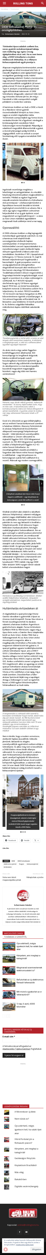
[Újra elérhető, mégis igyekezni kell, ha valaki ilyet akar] (9, 946)
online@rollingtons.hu (28, 1225)
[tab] (22, 182)
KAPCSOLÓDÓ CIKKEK (13, 933)
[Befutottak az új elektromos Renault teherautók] (9, 982)
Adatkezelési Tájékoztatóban (16, 1049)
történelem (8, 867)
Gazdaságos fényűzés (25, 1158)
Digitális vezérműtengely (26, 1186)
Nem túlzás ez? (22, 1118)
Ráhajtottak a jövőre (35, 877)
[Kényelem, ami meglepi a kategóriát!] (9, 958)
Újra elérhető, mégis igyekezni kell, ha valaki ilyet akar (30, 946)
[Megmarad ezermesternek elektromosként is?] (9, 970)
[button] (23, 161)
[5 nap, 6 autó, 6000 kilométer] (9, 1006)
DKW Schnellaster (24, 861)
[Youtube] (26, 1232)
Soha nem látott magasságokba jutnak (12, 878)
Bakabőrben (21, 1179)
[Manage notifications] (6, 1249)
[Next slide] (41, 162)
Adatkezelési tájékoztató (25, 1245)
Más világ (19, 1172)
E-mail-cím (9, 1036)
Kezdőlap (4, 9)
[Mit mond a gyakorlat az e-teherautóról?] (9, 994)
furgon (21, 864)
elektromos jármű (10, 864)
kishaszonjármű (32, 864)
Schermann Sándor (12, 34)
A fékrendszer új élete (25, 1111)
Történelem (14, 9)
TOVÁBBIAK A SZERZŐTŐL (15, 937)
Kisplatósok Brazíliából (26, 1165)
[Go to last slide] (5, 162)
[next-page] (8, 1016)
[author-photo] (23, 901)
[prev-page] (4, 1016)
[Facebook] (19, 1232)
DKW (13, 861)
